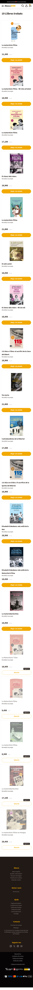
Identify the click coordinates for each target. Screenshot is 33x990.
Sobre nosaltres (16, 872)
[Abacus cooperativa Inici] (10, 7)
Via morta (5, 395)
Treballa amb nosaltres (16, 878)
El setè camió (7, 264)
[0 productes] (30, 6)
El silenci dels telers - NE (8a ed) (13, 307)
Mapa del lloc (17, 954)
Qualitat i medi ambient (16, 874)
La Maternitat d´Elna (10, 657)
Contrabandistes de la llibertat (13, 439)
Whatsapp (16, 928)
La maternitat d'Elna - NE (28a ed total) (16, 89)
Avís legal (16, 914)
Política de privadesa (16, 907)
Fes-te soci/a (16, 892)
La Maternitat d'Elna (9, 701)
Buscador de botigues (16, 876)
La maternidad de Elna (10, 614)
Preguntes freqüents (16, 903)
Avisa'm (16, 672)
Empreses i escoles (16, 880)
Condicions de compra (16, 905)
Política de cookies (16, 909)
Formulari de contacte (16, 925)
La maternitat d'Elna (9, 45)
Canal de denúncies (16, 912)
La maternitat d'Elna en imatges (14, 832)
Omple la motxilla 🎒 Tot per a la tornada (16, 1)
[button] (26, 6)
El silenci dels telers (9, 176)
